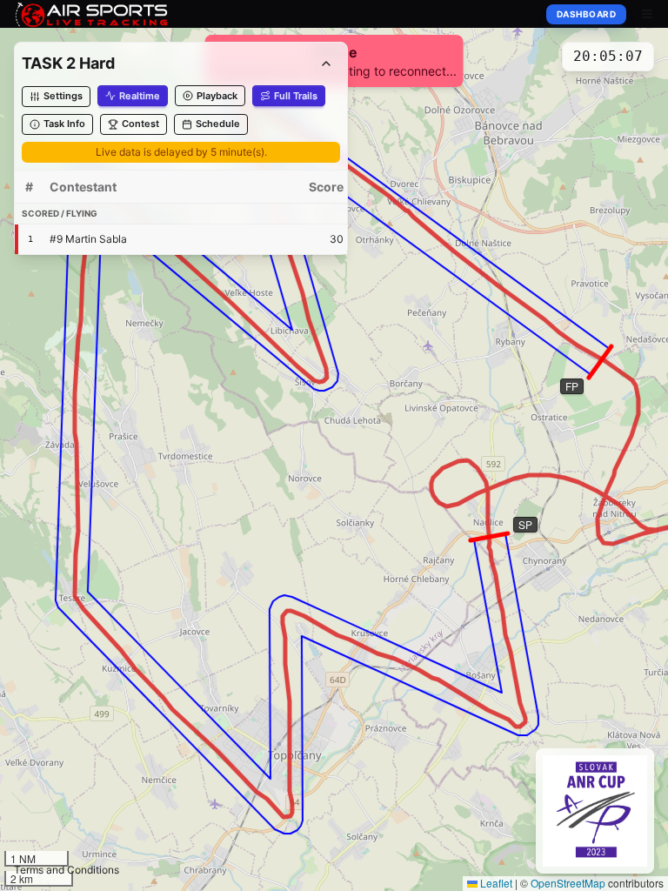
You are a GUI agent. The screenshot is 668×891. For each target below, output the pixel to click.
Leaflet (495, 882)
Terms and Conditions (66, 869)
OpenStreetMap (568, 882)
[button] (56, 96)
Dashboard (587, 14)
